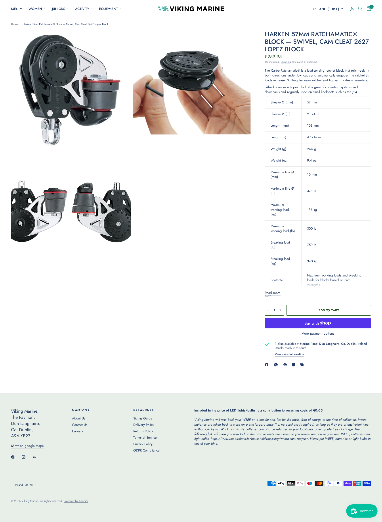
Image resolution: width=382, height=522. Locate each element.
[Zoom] (122, 40)
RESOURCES (143, 409)
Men (15, 8)
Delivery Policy (143, 424)
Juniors (58, 8)
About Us (78, 418)
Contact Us (79, 424)
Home (14, 24)
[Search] (360, 9)
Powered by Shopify (76, 501)
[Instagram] (27, 457)
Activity (82, 8)
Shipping (286, 62)
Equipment (108, 8)
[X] (276, 364)
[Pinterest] (286, 364)
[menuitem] (18, 9)
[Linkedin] (37, 457)
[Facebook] (267, 364)
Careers (77, 431)
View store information (289, 354)
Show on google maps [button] (27, 446)
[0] (368, 9)
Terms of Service (145, 437)
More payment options (318, 333)
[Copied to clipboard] (303, 364)
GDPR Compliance (146, 450)
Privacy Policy (143, 444)
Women (35, 8)
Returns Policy (143, 431)
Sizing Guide (142, 418)
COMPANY (81, 409)
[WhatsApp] (294, 364)
